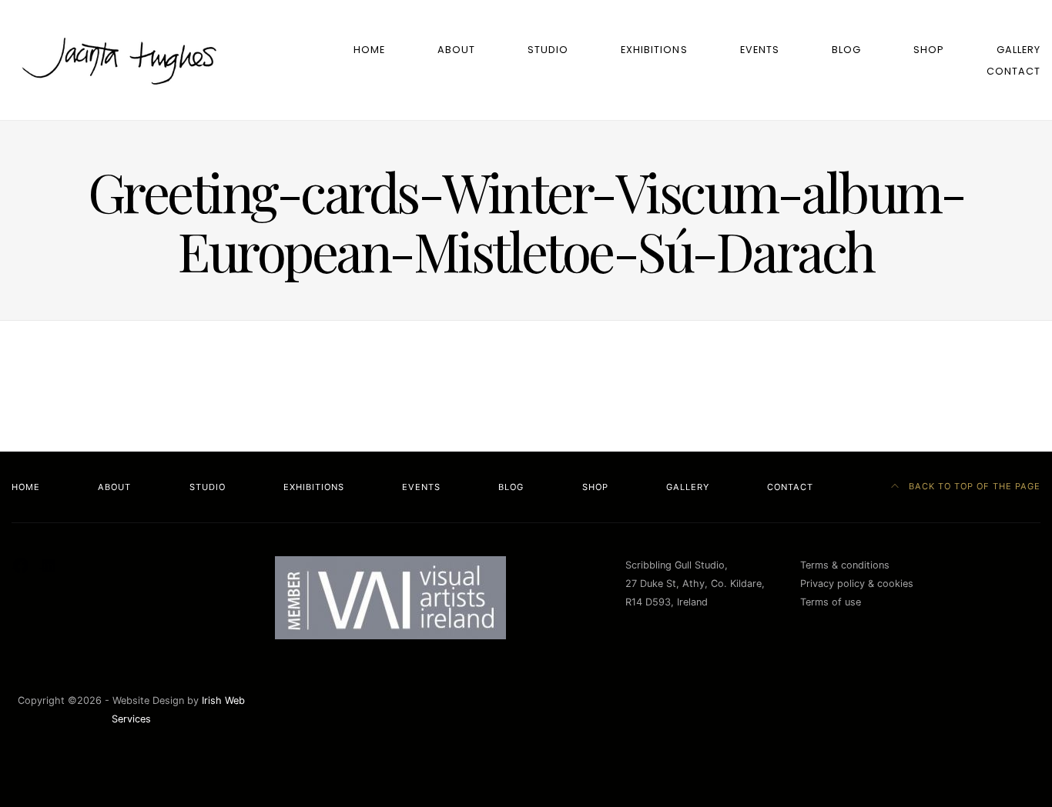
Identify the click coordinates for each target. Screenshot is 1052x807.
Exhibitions (654, 49)
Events (759, 49)
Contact (1013, 71)
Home (369, 49)
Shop (928, 49)
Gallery (1018, 49)
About (456, 49)
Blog (846, 49)
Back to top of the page (973, 486)
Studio (548, 49)
